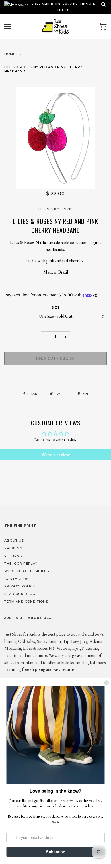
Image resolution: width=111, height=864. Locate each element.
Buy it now (55, 376)
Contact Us (16, 579)
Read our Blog (19, 594)
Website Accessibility (27, 571)
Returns (13, 556)
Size (56, 307)
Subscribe (55, 852)
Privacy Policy (19, 586)
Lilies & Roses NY (55, 209)
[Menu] (7, 26)
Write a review (55, 455)
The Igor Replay (20, 563)
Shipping (13, 548)
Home (9, 54)
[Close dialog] (106, 682)
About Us (14, 541)
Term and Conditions (26, 602)
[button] (56, 735)
